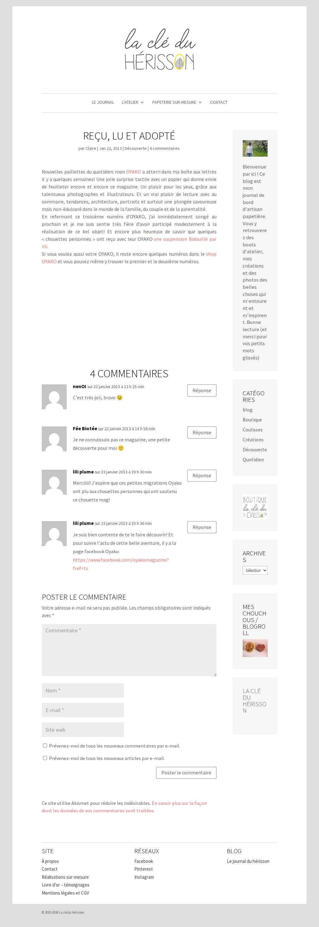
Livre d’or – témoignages (65, 885)
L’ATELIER (130, 102)
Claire (91, 148)
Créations (253, 439)
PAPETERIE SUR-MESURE (174, 102)
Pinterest (143, 869)
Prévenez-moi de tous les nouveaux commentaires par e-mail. (114, 746)
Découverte (136, 148)
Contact (50, 869)
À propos (50, 861)
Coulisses (253, 429)
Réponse (202, 390)
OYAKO (133, 172)
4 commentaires (165, 148)
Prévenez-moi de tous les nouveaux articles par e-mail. (107, 758)
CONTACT (218, 102)
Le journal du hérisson (248, 861)
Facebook (143, 861)
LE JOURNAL (103, 102)
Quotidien (253, 459)
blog (248, 409)
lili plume (83, 471)
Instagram (144, 877)
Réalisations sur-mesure (65, 877)
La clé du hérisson (254, 701)
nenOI (79, 386)
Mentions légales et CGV (65, 893)
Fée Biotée (85, 428)
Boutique (252, 419)
